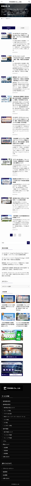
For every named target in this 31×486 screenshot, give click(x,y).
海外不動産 (5, 429)
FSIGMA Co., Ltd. (15, 2)
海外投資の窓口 (6, 401)
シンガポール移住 (8, 425)
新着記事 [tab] (9, 28)
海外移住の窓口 (6, 404)
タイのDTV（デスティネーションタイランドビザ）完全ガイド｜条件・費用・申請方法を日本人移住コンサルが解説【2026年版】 (15, 274)
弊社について (6, 444)
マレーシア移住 (7, 410)
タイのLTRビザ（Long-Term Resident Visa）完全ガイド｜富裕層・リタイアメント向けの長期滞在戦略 (15, 254)
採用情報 (6, 453)
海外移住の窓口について (9, 407)
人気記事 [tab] (22, 28)
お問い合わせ (6, 456)
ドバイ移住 (6, 419)
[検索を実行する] (28, 242)
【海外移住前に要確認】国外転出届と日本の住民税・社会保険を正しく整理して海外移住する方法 (15, 268)
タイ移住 (6, 422)
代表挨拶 (6, 450)
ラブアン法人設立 (8, 413)
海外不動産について (8, 432)
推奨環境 (5, 472)
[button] (29, 1)
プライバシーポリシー (8, 468)
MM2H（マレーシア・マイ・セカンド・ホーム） (15, 416)
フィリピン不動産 (8, 435)
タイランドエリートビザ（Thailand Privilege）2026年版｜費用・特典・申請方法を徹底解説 (15, 258)
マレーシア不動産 (8, 438)
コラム (4, 441)
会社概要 (6, 447)
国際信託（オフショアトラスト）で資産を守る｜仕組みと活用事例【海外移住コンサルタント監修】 (15, 263)
